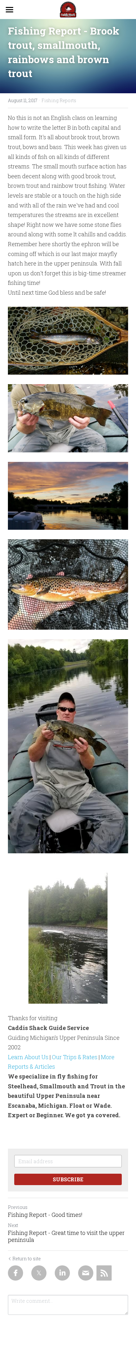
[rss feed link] (104, 1273)
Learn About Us (28, 1057)
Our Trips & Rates (74, 1057)
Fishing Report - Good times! (45, 1214)
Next (13, 1225)
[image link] (68, 9)
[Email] (85, 1273)
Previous (18, 1207)
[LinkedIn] (62, 1273)
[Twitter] (38, 1273)
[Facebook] (15, 1273)
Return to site (26, 1259)
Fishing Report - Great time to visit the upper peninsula (66, 1236)
